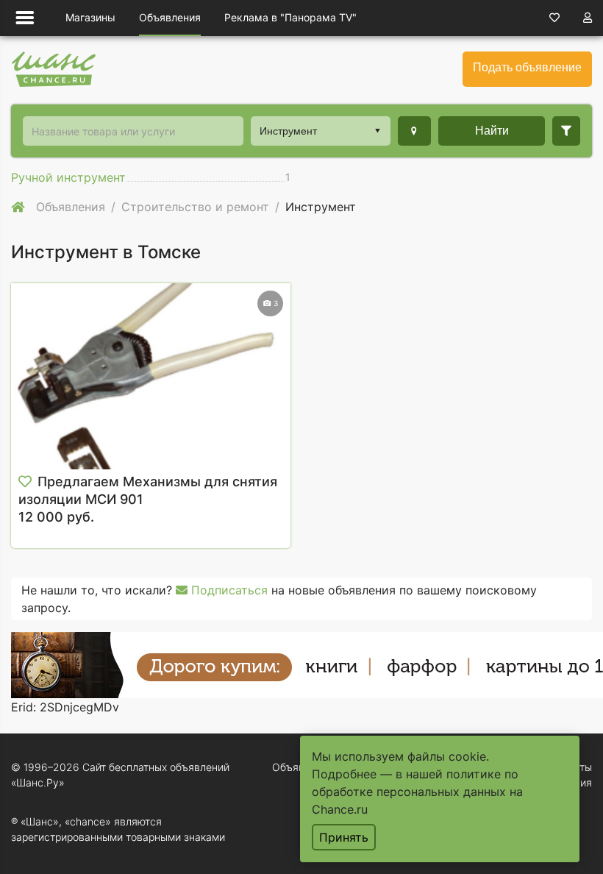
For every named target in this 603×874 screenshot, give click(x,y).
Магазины (90, 17)
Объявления (170, 17)
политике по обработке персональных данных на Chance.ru (417, 792)
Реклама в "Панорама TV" (290, 17)
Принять (343, 837)
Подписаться (228, 590)
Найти (492, 130)
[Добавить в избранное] (25, 482)
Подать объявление (527, 67)
